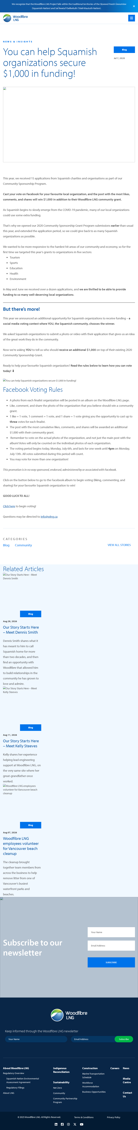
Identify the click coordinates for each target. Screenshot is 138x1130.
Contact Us (127, 1094)
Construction (90, 1068)
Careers (114, 1068)
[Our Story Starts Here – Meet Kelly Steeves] (22, 735)
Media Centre (127, 1080)
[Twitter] (74, 1124)
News (126, 1068)
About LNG (8, 1092)
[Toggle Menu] (131, 18)
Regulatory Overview (13, 1073)
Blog (124, 49)
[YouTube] (81, 1124)
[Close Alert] (134, 6)
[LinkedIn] (56, 1124)
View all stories (119, 545)
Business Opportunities (94, 1091)
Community (23, 545)
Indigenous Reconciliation (61, 1070)
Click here (9, 506)
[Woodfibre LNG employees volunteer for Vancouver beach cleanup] (22, 840)
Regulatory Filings (15, 1087)
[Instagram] (68, 1124)
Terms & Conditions (84, 1117)
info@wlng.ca (49, 516)
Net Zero (57, 1087)
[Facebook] (62, 1124)
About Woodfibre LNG (16, 1068)
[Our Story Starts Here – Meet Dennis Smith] (22, 629)
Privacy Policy (113, 1117)
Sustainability (61, 1082)
